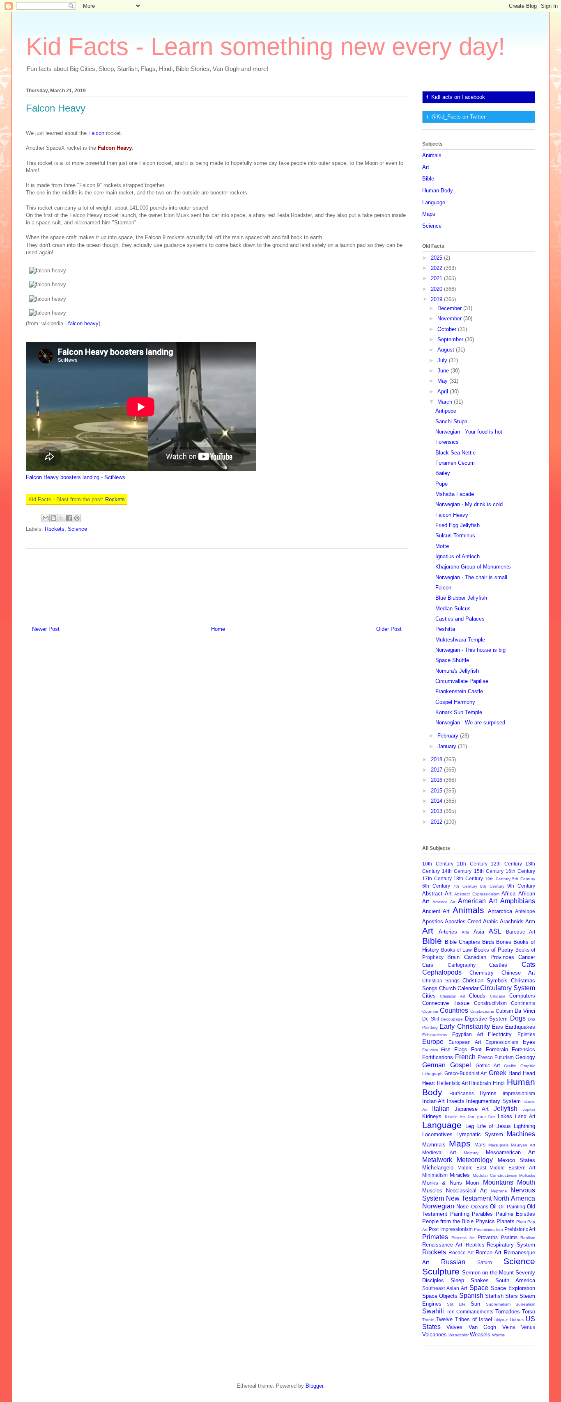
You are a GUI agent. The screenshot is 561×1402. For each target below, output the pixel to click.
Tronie (428, 1320)
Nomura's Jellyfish (457, 671)
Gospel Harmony (455, 702)
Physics (485, 1221)
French (465, 1056)
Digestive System (486, 1019)
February (448, 736)
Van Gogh (482, 1327)
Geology (525, 1057)
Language (433, 202)
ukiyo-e (501, 1320)
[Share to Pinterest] (77, 518)
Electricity (500, 1034)
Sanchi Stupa (451, 421)
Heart (428, 1083)
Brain (453, 957)
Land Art (525, 1116)
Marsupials (498, 1145)
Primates (435, 1236)
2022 (437, 268)
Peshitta (445, 629)
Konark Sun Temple (458, 712)
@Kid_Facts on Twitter (458, 117)
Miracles (460, 1175)
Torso (528, 1311)
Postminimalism (488, 1229)
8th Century (492, 886)
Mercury (471, 1153)
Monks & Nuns (442, 1183)
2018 (437, 759)
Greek (497, 1072)
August (446, 350)
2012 (437, 822)
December (450, 308)
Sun (475, 1304)
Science (77, 529)
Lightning (524, 1126)
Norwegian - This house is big (470, 650)
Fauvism (430, 1050)
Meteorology (475, 1159)
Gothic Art (488, 1065)
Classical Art (452, 996)
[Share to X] (61, 518)
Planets (506, 1221)
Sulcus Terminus (455, 535)
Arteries (448, 932)
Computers (522, 996)
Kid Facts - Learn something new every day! (265, 46)
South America (515, 1280)
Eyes (529, 1042)
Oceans (479, 1206)
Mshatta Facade (454, 494)
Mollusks (527, 1175)
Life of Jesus (494, 1126)
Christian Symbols (485, 980)
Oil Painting (512, 1206)
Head (529, 1073)
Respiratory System (511, 1245)
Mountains (498, 1182)
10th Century (437, 863)
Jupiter (528, 1109)
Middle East (472, 1167)
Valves (454, 1327)
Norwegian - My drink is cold (469, 504)
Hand (514, 1073)
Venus (528, 1327)
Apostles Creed (463, 921)
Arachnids (512, 921)
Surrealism (525, 1304)
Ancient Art (436, 911)
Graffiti (510, 1066)
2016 (437, 780)
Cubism (504, 1011)
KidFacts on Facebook (458, 97)
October (447, 329)
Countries (454, 1010)
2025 (437, 258)
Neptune (499, 1191)
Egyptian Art (467, 1034)
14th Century (456, 871)
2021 (437, 278)
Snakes (480, 1280)
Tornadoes (507, 1311)
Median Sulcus (453, 608)
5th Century (523, 879)
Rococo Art (461, 1252)
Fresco (485, 1057)
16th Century (520, 871)
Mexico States (516, 1160)
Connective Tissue (445, 1003)
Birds (488, 942)
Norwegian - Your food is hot (468, 432)
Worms (498, 1335)
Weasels (480, 1334)
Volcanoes (434, 1334)
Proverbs (488, 1237)
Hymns (488, 1093)
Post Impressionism (450, 1229)
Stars (511, 1296)
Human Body (437, 190)
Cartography (462, 965)
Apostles (432, 921)
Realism (527, 1237)
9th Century (521, 885)
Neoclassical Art (466, 1190)
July (443, 360)
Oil (493, 1206)
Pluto (521, 1221)
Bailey (442, 473)
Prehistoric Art (519, 1229)
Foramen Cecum (455, 463)
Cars (427, 965)
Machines (521, 1133)
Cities (429, 996)
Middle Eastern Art (512, 1167)
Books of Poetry (493, 950)
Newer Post (46, 629)
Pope (441, 484)
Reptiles (475, 1244)
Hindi (499, 1083)
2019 (437, 299)
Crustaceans (482, 1011)
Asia (479, 932)
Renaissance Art (442, 1245)
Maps (428, 214)
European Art (464, 1042)
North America (514, 1198)
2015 (437, 791)
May (443, 381)
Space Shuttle (452, 660)
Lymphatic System (479, 1134)
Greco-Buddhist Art (465, 1073)
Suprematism (498, 1304)
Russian (453, 1261)
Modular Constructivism (495, 1175)
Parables (482, 1214)
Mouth (526, 1182)
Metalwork (437, 1159)
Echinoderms (434, 1034)
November (450, 318)
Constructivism (490, 1003)
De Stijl (430, 1018)
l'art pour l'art (481, 1116)
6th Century (436, 885)
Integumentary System (493, 1101)
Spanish (471, 1295)
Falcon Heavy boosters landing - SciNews (75, 477)
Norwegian (438, 1206)
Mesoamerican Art (510, 1152)
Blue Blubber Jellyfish (461, 598)
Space (478, 1287)
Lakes (505, 1116)
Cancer (526, 957)
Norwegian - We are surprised (470, 722)
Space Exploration (513, 1288)
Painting (459, 1214)
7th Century (465, 886)
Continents (523, 1003)
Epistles (526, 1034)
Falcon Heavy (451, 515)
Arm (530, 921)
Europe (433, 1041)
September (451, 339)
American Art (477, 900)
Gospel (460, 1065)
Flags (460, 1049)
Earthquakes (520, 1027)
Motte (442, 546)
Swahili (433, 1311)
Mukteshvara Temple (460, 640)
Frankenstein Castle (459, 691)
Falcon (96, 133)
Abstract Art (437, 894)
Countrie (430, 1011)
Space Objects (440, 1296)
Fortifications (437, 1057)
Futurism (504, 1057)
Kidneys (431, 1116)
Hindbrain (480, 1083)
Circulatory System (507, 987)
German (434, 1065)
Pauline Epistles (516, 1214)
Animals (431, 155)
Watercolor (458, 1335)
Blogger (314, 1386)
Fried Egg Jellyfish (457, 525)
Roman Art (488, 1252)
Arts (465, 932)
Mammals (434, 1145)
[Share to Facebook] (69, 518)
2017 (437, 770)
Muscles (432, 1190)
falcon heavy (83, 323)
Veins (508, 1327)
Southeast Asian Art (444, 1288)
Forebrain (497, 1049)
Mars (479, 1144)
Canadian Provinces (489, 957)
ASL (495, 931)
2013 (437, 811)
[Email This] (45, 518)
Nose (462, 1206)
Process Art (462, 1237)
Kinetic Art (455, 1116)
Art (425, 167)
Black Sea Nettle (455, 453)
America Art (443, 902)
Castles (498, 965)
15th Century (489, 871)
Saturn (484, 1262)
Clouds (477, 996)
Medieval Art (439, 1152)
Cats (528, 964)
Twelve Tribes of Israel (464, 1319)
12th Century (506, 863)
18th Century (468, 878)
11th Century (472, 863)
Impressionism (519, 1093)
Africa (508, 894)
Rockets (115, 499)
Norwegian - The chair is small (471, 577)
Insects (455, 1101)
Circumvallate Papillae (461, 681)
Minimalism (435, 1175)
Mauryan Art (523, 1145)
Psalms (509, 1237)
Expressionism (501, 1042)
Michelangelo (437, 1168)
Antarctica (500, 911)
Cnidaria (498, 996)
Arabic (490, 921)
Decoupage (452, 1019)
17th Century (437, 878)
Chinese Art (518, 973)
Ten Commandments (470, 1311)
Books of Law (456, 949)
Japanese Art (472, 1109)
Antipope (445, 411)
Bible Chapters (462, 942)
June (444, 371)
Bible (428, 179)
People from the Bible (448, 1221)
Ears (497, 1027)
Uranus (517, 1320)
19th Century (497, 879)
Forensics (447, 442)
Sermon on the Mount (488, 1273)
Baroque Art (520, 931)
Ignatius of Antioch (457, 556)
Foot (476, 1049)
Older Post (389, 629)
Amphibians (517, 900)
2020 (437, 289)
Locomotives (437, 1134)
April (443, 391)
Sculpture (441, 1271)
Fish (446, 1049)
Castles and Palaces (460, 619)
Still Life (456, 1304)
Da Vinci (525, 1011)
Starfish (494, 1296)
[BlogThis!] (53, 518)
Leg (469, 1126)
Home (218, 629)
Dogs (518, 1018)
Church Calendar (458, 988)
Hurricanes (461, 1093)
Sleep (457, 1280)
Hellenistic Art (452, 1083)
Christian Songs (441, 980)
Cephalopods (442, 972)
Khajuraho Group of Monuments (473, 567)
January (447, 746)
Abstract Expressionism (476, 894)
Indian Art (433, 1101)
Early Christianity (464, 1026)
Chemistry (481, 973)
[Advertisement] (217, 584)
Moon (472, 1183)
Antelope (525, 911)
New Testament (469, 1198)
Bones (503, 942)
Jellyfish (505, 1108)
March (445, 402)
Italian (441, 1108)
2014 (437, 801)
